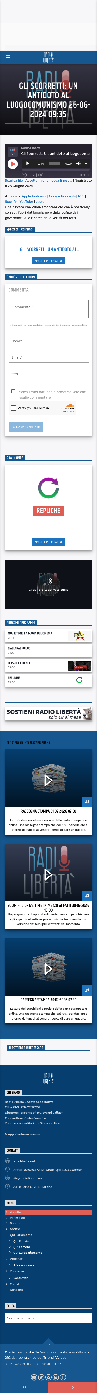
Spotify (11, 201)
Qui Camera (21, 1247)
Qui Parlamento (21, 1235)
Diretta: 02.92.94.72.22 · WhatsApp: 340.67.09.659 (47, 1169)
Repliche (14, 678)
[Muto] (78, 163)
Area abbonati (23, 1265)
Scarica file (14, 180)
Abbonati (16, 1258)
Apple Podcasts (34, 196)
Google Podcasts (62, 196)
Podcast (15, 1223)
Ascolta (15, 1212)
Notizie (15, 1229)
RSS (81, 196)
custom (42, 201)
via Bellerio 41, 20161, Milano (32, 1187)
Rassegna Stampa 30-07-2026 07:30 (48, 1000)
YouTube (26, 201)
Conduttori (20, 1278)
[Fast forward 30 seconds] (40, 175)
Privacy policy (21, 1364)
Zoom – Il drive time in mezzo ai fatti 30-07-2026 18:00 (48, 908)
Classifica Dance (19, 663)
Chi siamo (17, 1271)
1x (32, 175)
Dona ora (16, 1289)
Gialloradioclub (19, 648)
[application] (56, 163)
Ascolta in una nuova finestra (48, 180)
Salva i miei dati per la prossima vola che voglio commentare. (52, 392)
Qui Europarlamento (27, 1252)
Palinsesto (17, 1217)
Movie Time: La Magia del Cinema (30, 633)
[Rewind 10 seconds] (24, 175)
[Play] (27, 163)
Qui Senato (21, 1241)
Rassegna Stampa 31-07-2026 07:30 (48, 811)
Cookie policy (51, 1364)
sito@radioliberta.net (28, 1178)
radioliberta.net (24, 1161)
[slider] (86, 163)
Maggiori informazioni (48, 261)
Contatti (15, 1284)
